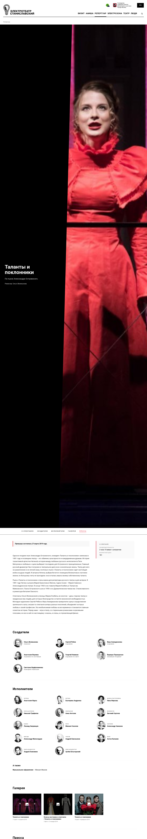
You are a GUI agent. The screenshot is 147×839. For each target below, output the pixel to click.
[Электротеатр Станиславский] (18, 9)
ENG (140, 5)
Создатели (42, 531)
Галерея (72, 531)
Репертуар (100, 13)
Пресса (82, 531)
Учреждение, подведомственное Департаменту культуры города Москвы (124, 5)
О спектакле (28, 531)
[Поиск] (142, 13)
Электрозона (115, 13)
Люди (134, 13)
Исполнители (58, 531)
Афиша (90, 13)
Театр (126, 13)
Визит (81, 13)
